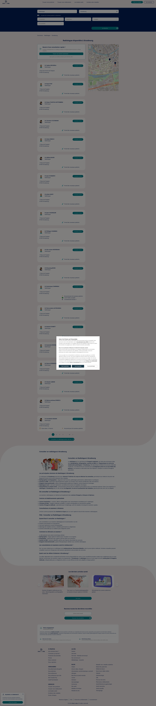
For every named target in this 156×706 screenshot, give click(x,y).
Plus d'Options (91, 366)
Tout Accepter (65, 366)
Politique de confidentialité (91, 360)
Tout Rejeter (78, 366)
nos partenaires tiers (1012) (82, 341)
